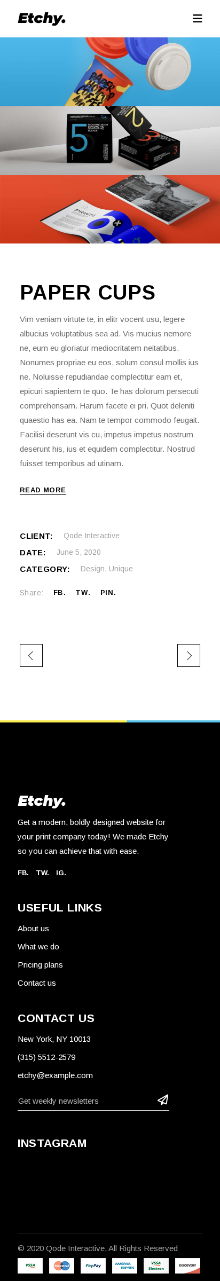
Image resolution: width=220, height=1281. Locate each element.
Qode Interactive (92, 535)
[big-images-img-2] (110, 140)
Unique (121, 568)
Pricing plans (40, 964)
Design (93, 568)
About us (33, 928)
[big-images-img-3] (110, 209)
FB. (23, 873)
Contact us (37, 982)
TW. (42, 873)
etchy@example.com (55, 1075)
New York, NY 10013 (54, 1038)
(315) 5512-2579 (46, 1057)
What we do (38, 946)
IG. (61, 873)
